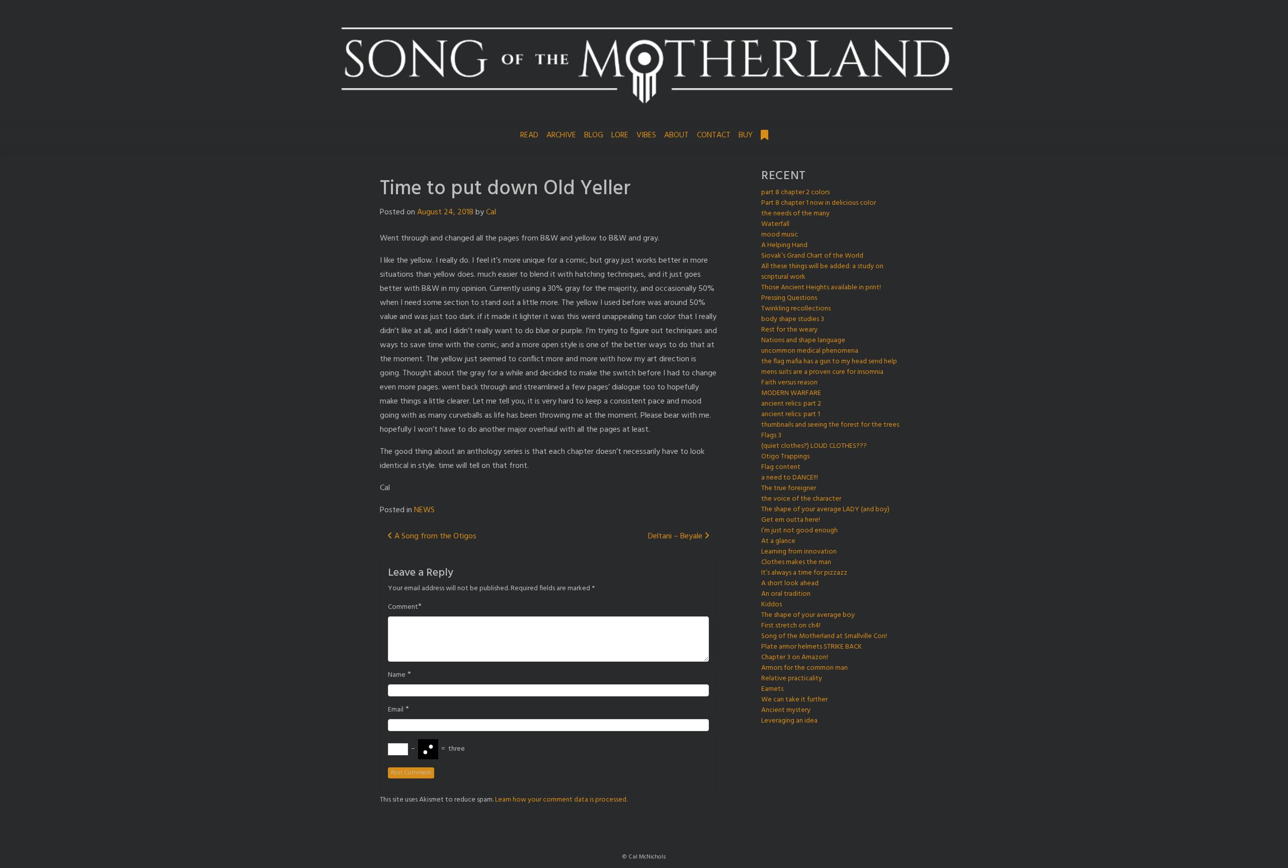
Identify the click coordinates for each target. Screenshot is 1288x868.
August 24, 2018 (445, 212)
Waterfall (775, 224)
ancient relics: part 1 (790, 414)
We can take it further (794, 699)
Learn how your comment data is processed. (561, 800)
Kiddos (771, 604)
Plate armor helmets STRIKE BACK (811, 647)
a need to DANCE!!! (789, 478)
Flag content (780, 467)
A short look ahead (790, 583)
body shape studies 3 (792, 319)
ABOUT (676, 135)
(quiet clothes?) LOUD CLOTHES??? (814, 446)
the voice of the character (801, 499)
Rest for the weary (789, 330)
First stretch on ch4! (791, 626)
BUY (746, 135)
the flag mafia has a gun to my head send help (829, 361)
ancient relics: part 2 (791, 404)
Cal (491, 212)
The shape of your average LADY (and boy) (825, 509)
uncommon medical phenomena (809, 351)
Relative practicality (791, 678)
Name (397, 675)
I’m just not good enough (799, 530)
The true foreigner (788, 488)
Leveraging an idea (789, 721)
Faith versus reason (789, 382)
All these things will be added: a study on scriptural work (822, 272)
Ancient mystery (786, 710)
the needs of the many (795, 213)
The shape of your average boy (808, 615)
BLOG (593, 135)
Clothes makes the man (796, 562)
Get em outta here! (790, 520)
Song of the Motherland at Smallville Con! (824, 636)
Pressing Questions (789, 298)
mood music (779, 235)
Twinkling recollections (796, 308)
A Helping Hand (784, 245)
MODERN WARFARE (791, 393)
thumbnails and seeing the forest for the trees (830, 425)
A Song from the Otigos (434, 536)
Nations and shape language (803, 340)
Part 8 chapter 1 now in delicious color (818, 203)
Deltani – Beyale (676, 536)
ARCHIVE (561, 135)
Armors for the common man (804, 668)
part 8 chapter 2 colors (795, 192)
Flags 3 (771, 435)
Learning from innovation (799, 552)
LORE (619, 135)
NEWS (424, 510)
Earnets (772, 689)
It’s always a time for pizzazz (804, 573)
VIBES (646, 135)
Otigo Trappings (785, 456)
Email (396, 710)
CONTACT (714, 135)
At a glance (778, 541)
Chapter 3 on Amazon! (794, 657)
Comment (403, 607)
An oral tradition (786, 594)
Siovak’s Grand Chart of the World (812, 256)
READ (529, 135)
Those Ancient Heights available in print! (821, 287)
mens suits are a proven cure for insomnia (822, 372)
